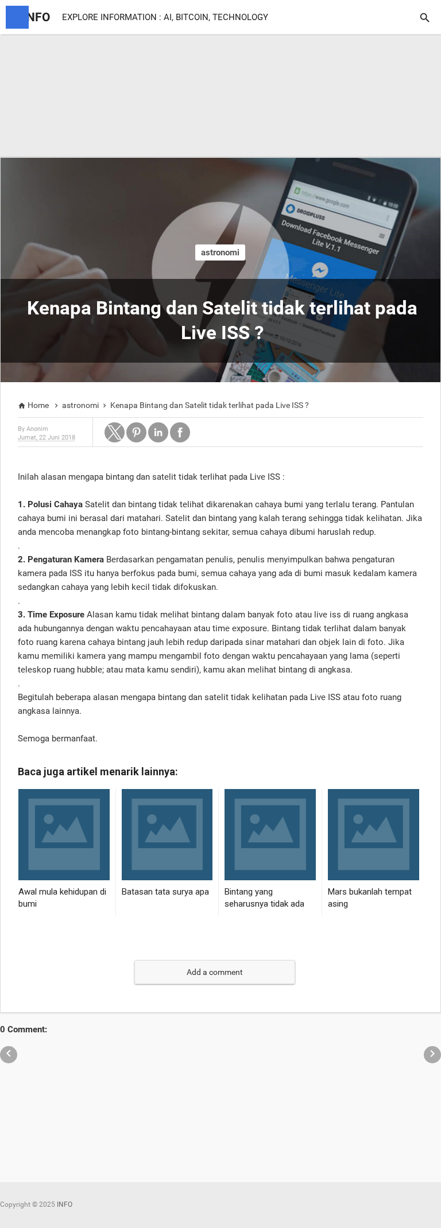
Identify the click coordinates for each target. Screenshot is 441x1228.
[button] (115, 432)
